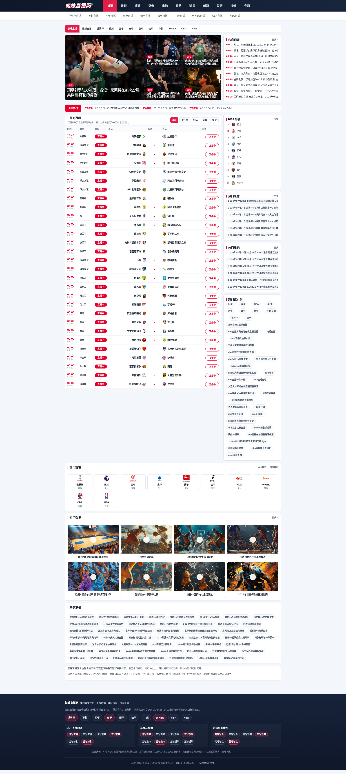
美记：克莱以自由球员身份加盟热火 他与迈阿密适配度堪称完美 (252, 50)
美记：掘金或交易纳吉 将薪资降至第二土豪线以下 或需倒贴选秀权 (252, 85)
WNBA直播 (198, 15)
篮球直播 (87, 28)
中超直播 (180, 15)
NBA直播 (235, 15)
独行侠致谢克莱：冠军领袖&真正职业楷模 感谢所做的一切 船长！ (252, 67)
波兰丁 (83, 225)
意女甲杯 (84, 154)
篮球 (137, 6)
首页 (110, 6)
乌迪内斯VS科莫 (164, 108)
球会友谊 (84, 145)
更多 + (275, 39)
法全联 (83, 348)
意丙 (82, 313)
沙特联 (83, 136)
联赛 (220, 6)
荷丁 (82, 216)
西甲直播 (111, 15)
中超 (161, 28)
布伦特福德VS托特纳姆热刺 (112, 108)
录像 (151, 6)
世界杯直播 (74, 15)
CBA (184, 28)
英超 (111, 28)
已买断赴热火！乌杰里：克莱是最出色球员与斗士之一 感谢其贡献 (252, 61)
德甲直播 (145, 15)
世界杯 (100, 28)
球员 (192, 6)
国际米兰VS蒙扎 (211, 108)
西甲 (121, 28)
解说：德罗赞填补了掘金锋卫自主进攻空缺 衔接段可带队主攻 (252, 90)
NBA (194, 28)
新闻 (206, 6)
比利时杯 (84, 163)
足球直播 (72, 28)
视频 (233, 6)
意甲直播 (128, 15)
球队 (178, 6)
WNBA (172, 28)
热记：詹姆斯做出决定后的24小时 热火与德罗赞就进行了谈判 (252, 44)
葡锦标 (83, 198)
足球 (124, 6)
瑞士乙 (83, 295)
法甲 (151, 28)
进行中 (184, 120)
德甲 (141, 28)
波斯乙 (83, 286)
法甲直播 (163, 15)
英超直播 (93, 15)
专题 (247, 6)
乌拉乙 (83, 278)
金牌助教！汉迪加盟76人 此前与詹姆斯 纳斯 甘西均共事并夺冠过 (252, 79)
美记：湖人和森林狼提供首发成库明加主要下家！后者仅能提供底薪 (252, 73)
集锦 (165, 6)
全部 (174, 120)
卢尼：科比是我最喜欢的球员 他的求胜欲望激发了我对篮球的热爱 (252, 56)
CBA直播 (217, 15)
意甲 (131, 28)
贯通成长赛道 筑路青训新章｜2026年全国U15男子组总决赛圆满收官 (252, 96)
